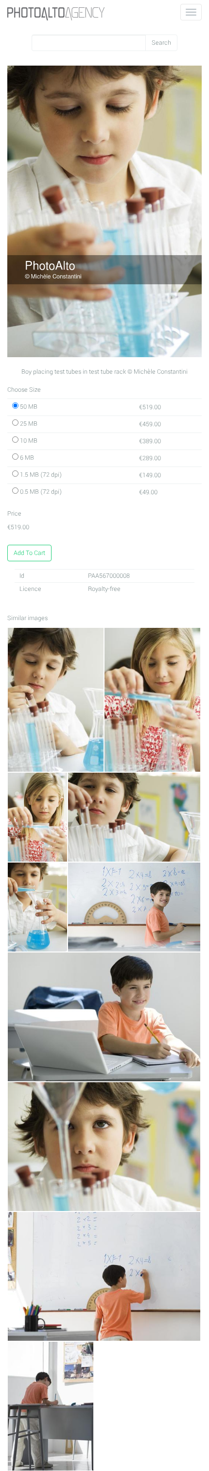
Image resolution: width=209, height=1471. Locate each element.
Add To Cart (29, 553)
